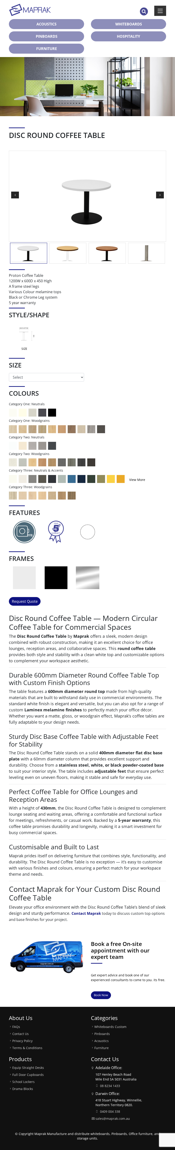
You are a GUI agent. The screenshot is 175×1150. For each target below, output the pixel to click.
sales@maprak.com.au (112, 1118)
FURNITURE (46, 48)
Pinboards (102, 1034)
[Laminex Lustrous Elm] (72, 462)
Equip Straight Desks (28, 1067)
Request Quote (25, 601)
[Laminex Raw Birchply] (23, 429)
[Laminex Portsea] (72, 478)
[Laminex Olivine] (101, 478)
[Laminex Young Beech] (52, 429)
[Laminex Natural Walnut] (72, 429)
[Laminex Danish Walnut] (72, 495)
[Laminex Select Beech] (62, 429)
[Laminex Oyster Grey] (32, 412)
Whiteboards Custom (110, 1027)
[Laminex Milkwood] (13, 495)
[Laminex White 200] (13, 412)
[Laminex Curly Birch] (32, 462)
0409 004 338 (110, 1111)
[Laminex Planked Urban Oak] (62, 495)
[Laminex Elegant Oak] (42, 462)
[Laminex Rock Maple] (32, 495)
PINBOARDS (46, 36)
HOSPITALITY (128, 36)
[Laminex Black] (52, 412)
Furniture (101, 1048)
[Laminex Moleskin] (23, 445)
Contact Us (20, 1034)
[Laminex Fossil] (42, 478)
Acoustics (101, 1041)
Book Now (101, 995)
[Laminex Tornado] (42, 445)
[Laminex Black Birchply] (91, 462)
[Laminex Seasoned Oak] (13, 429)
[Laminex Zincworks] (23, 462)
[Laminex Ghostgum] (13, 478)
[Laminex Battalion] (42, 412)
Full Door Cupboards (28, 1074)
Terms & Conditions (27, 1048)
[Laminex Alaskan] (13, 462)
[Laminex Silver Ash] (42, 495)
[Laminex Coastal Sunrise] (121, 478)
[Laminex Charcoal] (52, 445)
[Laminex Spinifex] (62, 478)
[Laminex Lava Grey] (32, 478)
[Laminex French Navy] (81, 478)
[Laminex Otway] (91, 478)
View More (137, 480)
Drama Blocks (22, 1089)
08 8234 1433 (110, 1086)
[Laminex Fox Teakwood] (91, 429)
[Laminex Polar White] (13, 445)
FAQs (16, 1027)
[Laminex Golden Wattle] (111, 478)
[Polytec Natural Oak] (42, 429)
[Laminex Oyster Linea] (81, 429)
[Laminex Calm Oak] (52, 495)
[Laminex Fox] (32, 445)
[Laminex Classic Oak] (32, 429)
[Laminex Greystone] (101, 429)
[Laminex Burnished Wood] (81, 462)
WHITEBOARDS (128, 24)
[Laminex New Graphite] (62, 462)
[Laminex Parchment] (23, 412)
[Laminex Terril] (52, 478)
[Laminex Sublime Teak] (52, 462)
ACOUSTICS (46, 24)
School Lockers (23, 1082)
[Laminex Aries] (23, 478)
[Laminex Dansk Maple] (23, 495)
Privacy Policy (22, 1041)
